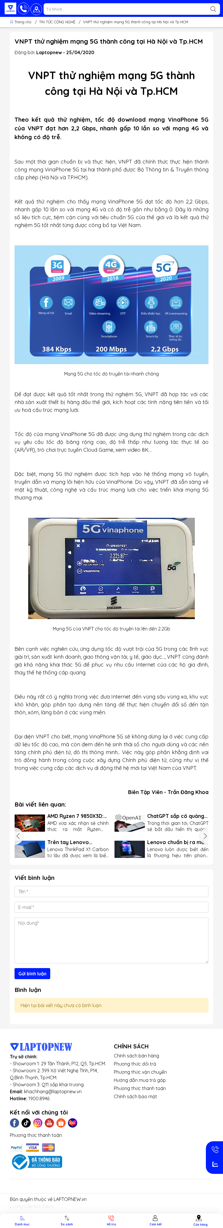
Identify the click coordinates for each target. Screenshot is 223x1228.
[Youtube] (49, 1123)
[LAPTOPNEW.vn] (10, 8)
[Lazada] (72, 1123)
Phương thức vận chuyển (140, 1072)
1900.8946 (38, 1098)
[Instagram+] (37, 1123)
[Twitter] (26, 1123)
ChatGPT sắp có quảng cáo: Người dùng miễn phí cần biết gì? (175, 816)
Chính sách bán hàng (136, 1056)
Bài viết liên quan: (40, 804)
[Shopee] (61, 1123)
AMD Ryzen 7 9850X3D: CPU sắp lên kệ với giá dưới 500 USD (75, 816)
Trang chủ (23, 22)
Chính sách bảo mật (135, 1096)
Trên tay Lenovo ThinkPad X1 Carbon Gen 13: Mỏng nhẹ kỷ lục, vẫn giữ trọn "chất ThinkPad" (77, 842)
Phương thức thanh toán (140, 1088)
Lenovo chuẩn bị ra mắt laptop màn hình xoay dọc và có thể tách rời (176, 842)
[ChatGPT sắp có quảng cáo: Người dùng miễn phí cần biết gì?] (129, 823)
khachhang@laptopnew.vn (53, 1091)
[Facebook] (14, 1123)
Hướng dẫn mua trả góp (140, 1080)
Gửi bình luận (32, 974)
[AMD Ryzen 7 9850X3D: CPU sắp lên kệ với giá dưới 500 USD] (30, 823)
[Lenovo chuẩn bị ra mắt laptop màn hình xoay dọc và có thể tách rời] (129, 849)
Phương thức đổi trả (135, 1064)
